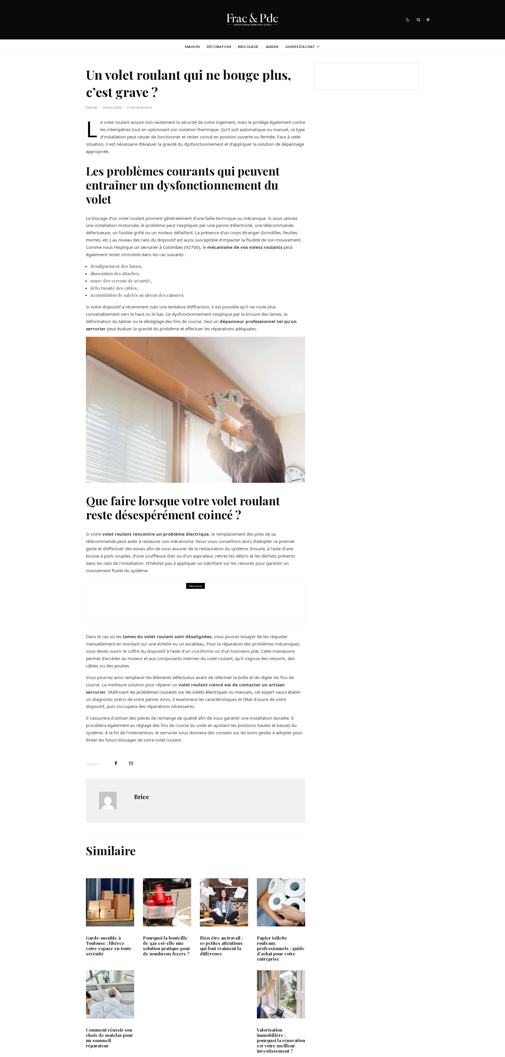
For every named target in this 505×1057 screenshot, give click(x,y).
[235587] (281, 994)
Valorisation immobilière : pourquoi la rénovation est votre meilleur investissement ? (281, 1040)
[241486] (110, 902)
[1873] (224, 902)
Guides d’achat (300, 46)
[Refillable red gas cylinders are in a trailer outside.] (167, 902)
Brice (141, 797)
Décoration (219, 46)
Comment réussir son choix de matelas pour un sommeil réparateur (109, 1037)
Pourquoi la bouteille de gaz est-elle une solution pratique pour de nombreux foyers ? (166, 945)
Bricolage (248, 46)
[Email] (131, 763)
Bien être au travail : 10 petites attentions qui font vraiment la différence (221, 945)
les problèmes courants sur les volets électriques (178, 692)
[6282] (110, 994)
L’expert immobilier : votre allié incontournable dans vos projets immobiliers (207, 607)
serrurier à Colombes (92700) (170, 247)
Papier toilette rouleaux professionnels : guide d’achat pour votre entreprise (281, 948)
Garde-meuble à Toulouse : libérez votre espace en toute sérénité (109, 945)
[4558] (281, 902)
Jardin (271, 46)
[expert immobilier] (106, 603)
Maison (192, 46)
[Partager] (116, 763)
